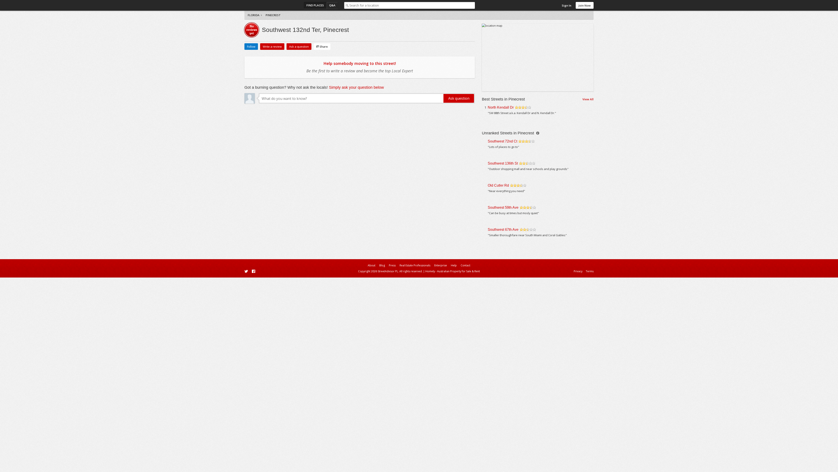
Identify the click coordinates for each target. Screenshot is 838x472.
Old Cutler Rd (498, 185)
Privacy (578, 271)
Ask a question (299, 47)
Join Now (585, 5)
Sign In (566, 5)
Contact (465, 265)
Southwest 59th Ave (503, 207)
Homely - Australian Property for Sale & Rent (452, 271)
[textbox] (412, 5)
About (371, 265)
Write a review (272, 47)
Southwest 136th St (503, 163)
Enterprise (440, 265)
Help (454, 265)
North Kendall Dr (501, 107)
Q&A (332, 5)
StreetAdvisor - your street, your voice (261, 5)
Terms (590, 271)
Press (392, 265)
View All (588, 99)
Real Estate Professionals (415, 265)
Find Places (315, 5)
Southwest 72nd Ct (502, 141)
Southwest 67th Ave (503, 229)
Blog (382, 265)
